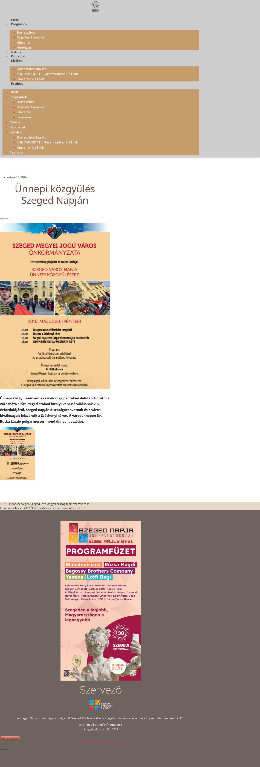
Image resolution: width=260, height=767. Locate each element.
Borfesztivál (26, 32)
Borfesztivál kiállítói (32, 69)
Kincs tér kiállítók (30, 79)
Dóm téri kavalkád (31, 37)
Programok (19, 24)
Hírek (15, 20)
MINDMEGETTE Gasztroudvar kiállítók (47, 74)
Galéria (16, 52)
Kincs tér (24, 42)
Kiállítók (17, 60)
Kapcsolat (18, 56)
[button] (55, 218)
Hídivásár (24, 47)
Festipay (17, 83)
